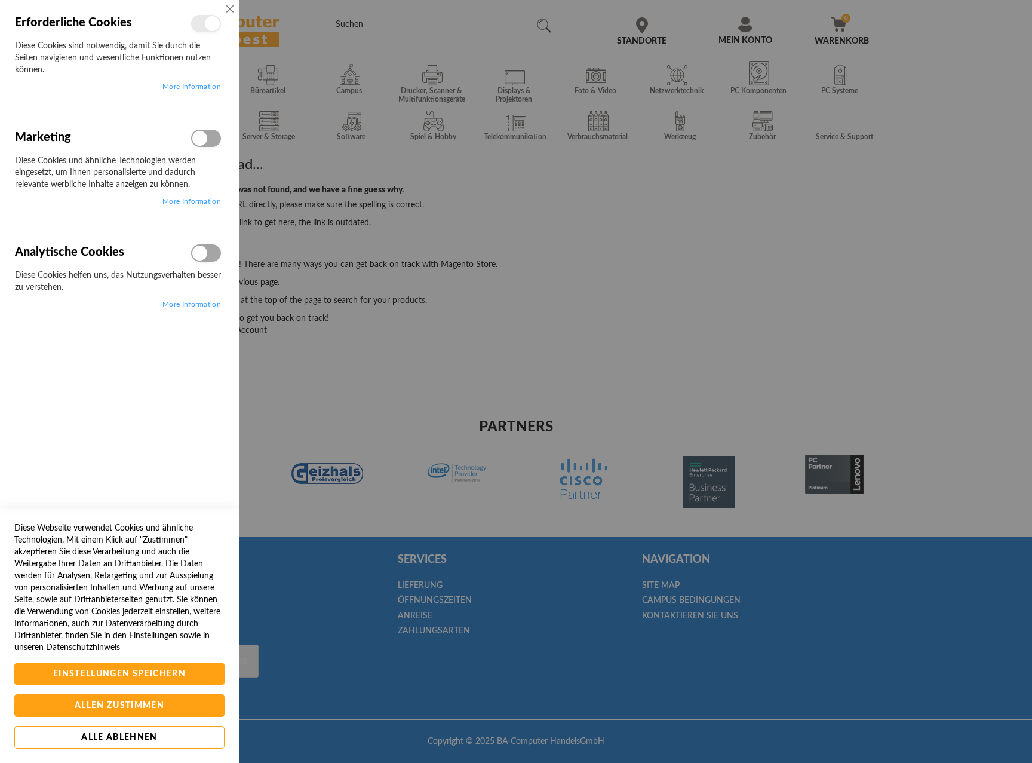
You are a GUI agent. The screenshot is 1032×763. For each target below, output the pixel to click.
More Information (191, 86)
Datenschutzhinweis (83, 648)
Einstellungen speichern (119, 674)
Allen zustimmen (119, 705)
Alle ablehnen (119, 737)
